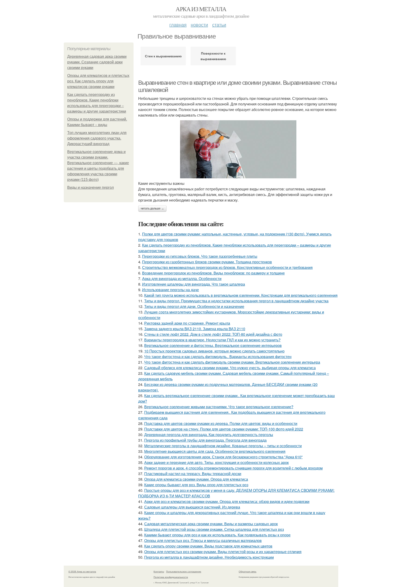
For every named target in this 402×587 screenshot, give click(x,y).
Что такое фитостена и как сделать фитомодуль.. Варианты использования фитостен (217, 356)
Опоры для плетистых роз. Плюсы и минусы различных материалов (203, 540)
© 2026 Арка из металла (82, 571)
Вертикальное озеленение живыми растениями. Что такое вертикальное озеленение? (218, 406)
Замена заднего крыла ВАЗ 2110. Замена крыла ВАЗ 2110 (194, 328)
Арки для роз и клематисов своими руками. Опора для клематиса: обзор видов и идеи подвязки (226, 501)
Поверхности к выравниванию (213, 56)
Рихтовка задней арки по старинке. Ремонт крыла (187, 323)
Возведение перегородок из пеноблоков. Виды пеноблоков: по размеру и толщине (213, 273)
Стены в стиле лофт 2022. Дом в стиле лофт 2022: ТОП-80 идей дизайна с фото (213, 334)
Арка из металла (201, 9)
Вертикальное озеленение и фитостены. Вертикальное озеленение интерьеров (213, 345)
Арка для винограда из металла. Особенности (181, 278)
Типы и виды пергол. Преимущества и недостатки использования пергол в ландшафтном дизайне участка (236, 300)
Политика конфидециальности (171, 577)
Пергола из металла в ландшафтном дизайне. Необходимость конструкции (209, 557)
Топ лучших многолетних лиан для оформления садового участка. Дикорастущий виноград (97, 138)
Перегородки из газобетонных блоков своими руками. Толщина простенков (207, 261)
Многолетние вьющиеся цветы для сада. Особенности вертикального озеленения (214, 451)
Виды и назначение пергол (90, 187)
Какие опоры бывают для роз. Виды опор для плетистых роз (196, 484)
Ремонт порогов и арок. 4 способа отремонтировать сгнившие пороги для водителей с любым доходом (233, 468)
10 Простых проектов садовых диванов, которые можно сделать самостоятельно (214, 351)
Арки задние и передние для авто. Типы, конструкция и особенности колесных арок (216, 462)
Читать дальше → (152, 208)
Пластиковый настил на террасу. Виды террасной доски (192, 473)
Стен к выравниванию (163, 56)
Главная (178, 24)
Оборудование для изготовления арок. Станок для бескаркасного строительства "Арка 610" (223, 457)
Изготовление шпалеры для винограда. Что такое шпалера (193, 284)
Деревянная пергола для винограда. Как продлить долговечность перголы (208, 434)
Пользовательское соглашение (183, 571)
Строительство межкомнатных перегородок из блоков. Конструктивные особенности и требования (227, 267)
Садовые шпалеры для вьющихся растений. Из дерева (192, 507)
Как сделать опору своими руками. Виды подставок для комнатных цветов (208, 546)
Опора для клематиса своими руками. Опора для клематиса (196, 479)
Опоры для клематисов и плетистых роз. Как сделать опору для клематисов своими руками (98, 81)
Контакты (159, 571)
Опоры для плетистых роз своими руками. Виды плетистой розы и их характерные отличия (223, 551)
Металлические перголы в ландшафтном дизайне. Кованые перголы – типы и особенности (223, 445)
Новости (199, 24)
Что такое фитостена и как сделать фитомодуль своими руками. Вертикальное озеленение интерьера (232, 362)
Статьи (219, 24)
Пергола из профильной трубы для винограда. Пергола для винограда (205, 440)
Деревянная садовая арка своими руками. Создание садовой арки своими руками (97, 62)
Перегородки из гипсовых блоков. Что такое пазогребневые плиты (199, 256)
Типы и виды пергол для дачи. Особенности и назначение (194, 306)
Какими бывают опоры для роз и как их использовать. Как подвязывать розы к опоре (217, 535)
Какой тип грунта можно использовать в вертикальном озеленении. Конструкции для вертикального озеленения (241, 295)
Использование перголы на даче (170, 289)
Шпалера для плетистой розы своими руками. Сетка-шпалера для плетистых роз (214, 529)
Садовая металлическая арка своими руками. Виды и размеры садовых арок (211, 523)
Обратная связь (247, 571)
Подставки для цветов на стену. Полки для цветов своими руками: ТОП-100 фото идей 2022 (223, 429)
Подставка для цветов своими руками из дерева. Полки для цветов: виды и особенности (220, 423)
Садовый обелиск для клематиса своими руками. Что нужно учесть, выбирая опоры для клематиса (230, 367)
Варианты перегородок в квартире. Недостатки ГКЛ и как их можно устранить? (212, 339)
